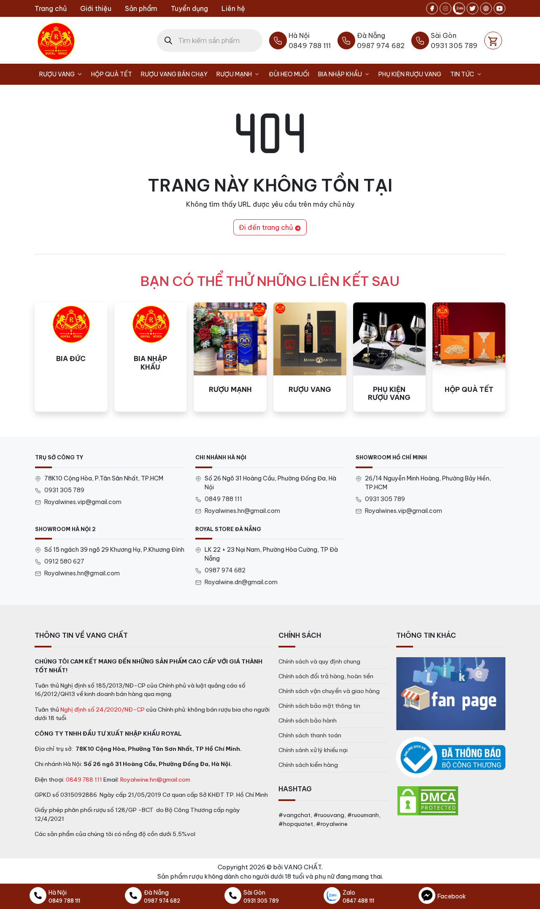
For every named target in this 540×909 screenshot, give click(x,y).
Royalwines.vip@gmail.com (83, 502)
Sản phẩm (141, 8)
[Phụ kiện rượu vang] (389, 357)
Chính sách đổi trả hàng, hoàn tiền (325, 676)
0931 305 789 (64, 490)
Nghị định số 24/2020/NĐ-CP (102, 709)
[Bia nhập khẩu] (150, 357)
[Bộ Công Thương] (450, 757)
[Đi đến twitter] (472, 8)
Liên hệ (233, 8)
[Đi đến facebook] (432, 8)
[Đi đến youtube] (499, 8)
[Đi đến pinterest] (486, 8)
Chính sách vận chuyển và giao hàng (329, 691)
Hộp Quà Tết (111, 74)
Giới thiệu (95, 8)
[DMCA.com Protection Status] (427, 800)
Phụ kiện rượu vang (409, 74)
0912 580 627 (64, 561)
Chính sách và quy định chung (319, 661)
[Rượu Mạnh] (230, 357)
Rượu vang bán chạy (174, 74)
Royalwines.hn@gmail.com (242, 511)
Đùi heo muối (289, 74)
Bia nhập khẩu (340, 74)
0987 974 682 (225, 570)
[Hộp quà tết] (468, 357)
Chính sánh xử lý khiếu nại (313, 750)
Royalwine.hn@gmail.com (155, 779)
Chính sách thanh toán (309, 735)
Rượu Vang (57, 74)
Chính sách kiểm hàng (308, 765)
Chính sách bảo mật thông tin (319, 705)
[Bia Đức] (71, 357)
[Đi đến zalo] (459, 8)
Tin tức (462, 74)
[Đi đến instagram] (445, 8)
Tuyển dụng (189, 8)
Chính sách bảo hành (307, 720)
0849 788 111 (223, 499)
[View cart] (493, 40)
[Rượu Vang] (309, 357)
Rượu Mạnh (234, 74)
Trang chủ (51, 8)
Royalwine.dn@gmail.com (241, 582)
